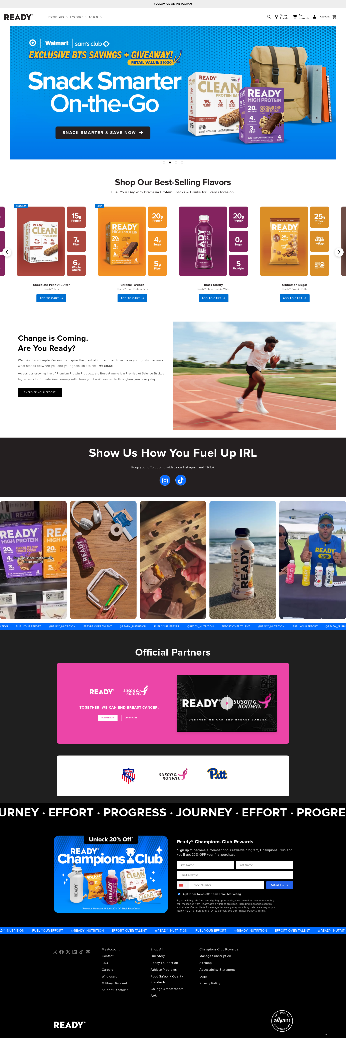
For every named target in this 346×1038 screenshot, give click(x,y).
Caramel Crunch (132, 285)
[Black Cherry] (213, 241)
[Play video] (226, 703)
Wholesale (109, 976)
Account (321, 16)
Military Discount (114, 983)
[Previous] (6, 252)
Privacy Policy (209, 983)
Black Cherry (213, 285)
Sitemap (205, 963)
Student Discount (115, 990)
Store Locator (284, 17)
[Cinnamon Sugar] (294, 241)
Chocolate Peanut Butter (51, 285)
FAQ (105, 963)
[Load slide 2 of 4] (170, 162)
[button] (59, 17)
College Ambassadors (167, 989)
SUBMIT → (278, 885)
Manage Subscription (215, 956)
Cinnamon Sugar (294, 285)
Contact (108, 956)
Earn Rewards (304, 17)
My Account (111, 949)
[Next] (339, 252)
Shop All (157, 949)
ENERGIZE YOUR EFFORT (40, 392)
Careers (107, 970)
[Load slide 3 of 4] (176, 162)
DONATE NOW (108, 718)
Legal (203, 976)
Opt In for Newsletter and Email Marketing (212, 894)
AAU (154, 996)
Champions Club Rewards (218, 949)
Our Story (158, 956)
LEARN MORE (131, 718)
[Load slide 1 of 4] (164, 162)
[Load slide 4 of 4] (182, 162)
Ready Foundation (164, 963)
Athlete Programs (164, 970)
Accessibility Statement (217, 970)
